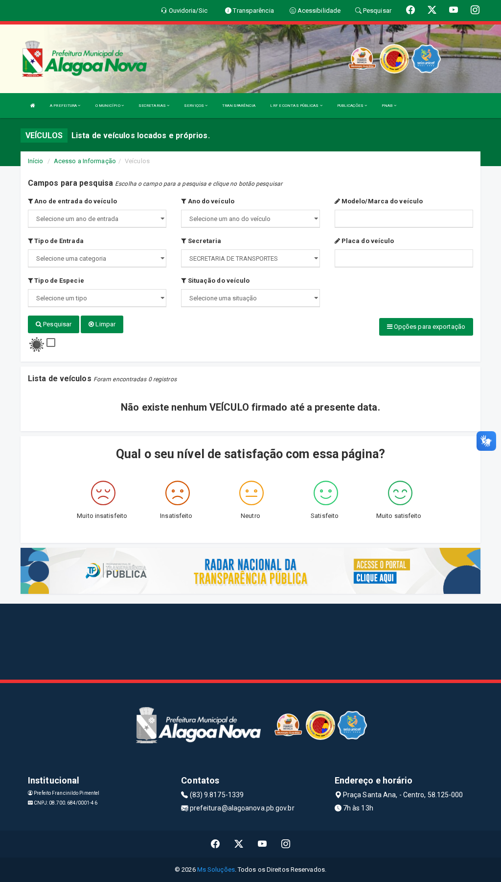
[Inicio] (32, 105)
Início (36, 161)
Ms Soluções (216, 869)
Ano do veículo (210, 201)
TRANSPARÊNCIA (238, 105)
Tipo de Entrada (58, 241)
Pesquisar (56, 324)
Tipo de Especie (58, 280)
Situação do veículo (218, 280)
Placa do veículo (367, 241)
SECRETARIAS (152, 105)
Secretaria (203, 241)
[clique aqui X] (239, 844)
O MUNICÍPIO (108, 105)
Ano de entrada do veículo (75, 201)
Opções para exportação (428, 326)
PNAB (388, 105)
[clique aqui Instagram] (286, 844)
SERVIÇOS (194, 105)
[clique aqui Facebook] (215, 844)
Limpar (104, 324)
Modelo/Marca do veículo (381, 201)
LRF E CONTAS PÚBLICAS (294, 105)
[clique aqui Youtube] (262, 844)
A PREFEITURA (64, 105)
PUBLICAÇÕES (350, 105)
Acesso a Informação (85, 161)
